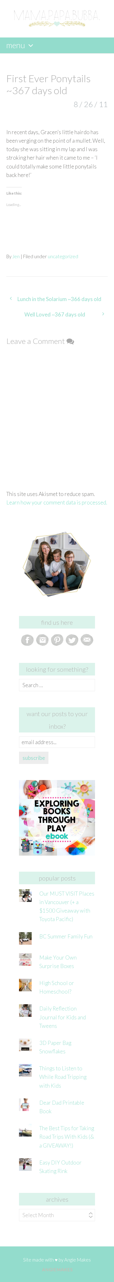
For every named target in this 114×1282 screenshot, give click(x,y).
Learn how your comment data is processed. (56, 502)
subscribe (33, 758)
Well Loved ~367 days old (54, 314)
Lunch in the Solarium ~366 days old (59, 299)
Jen (16, 256)
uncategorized (63, 256)
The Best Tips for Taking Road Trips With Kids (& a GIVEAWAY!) (66, 1136)
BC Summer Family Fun (65, 936)
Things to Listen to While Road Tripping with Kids (62, 1077)
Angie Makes (77, 1259)
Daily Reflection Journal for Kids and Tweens (62, 1017)
